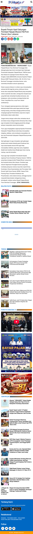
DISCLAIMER (21, 518)
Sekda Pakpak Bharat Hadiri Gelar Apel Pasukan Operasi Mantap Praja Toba (20, 212)
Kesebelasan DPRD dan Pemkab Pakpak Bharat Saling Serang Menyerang (20, 201)
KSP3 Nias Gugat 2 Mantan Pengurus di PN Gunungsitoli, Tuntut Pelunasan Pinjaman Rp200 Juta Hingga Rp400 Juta (20, 441)
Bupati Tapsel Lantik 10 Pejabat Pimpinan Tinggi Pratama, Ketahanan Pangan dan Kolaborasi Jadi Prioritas (20, 411)
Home (2, 27)
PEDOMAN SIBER (12, 518)
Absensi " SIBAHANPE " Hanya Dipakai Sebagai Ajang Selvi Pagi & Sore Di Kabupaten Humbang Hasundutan (20, 402)
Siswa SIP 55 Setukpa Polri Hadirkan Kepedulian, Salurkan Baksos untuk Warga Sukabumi (20, 479)
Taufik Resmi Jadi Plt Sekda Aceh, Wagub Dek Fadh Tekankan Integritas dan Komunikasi (21, 301)
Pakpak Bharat (8, 27)
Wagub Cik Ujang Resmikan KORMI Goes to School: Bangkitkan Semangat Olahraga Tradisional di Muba (21, 489)
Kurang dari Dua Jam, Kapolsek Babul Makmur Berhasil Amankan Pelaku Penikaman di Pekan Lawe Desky (20, 450)
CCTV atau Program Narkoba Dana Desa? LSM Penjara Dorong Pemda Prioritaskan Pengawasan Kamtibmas (20, 282)
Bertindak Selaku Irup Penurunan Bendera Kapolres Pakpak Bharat (21, 191)
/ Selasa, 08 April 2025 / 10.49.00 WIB (15, 36)
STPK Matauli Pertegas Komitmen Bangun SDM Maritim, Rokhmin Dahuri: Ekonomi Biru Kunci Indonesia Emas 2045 (20, 432)
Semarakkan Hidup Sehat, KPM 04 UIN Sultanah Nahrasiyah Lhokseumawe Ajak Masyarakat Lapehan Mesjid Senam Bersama (20, 273)
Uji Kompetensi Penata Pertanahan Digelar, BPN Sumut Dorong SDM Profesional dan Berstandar (19, 263)
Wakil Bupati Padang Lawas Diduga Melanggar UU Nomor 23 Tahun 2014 (20, 469)
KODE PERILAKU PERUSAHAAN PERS (11, 519)
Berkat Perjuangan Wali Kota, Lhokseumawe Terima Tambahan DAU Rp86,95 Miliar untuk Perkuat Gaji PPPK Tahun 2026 (21, 422)
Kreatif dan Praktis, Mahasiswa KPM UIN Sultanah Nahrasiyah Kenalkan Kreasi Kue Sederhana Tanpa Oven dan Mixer (21, 292)
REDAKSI (3, 518)
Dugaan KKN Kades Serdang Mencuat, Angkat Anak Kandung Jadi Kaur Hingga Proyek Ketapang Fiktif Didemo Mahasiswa (21, 461)
